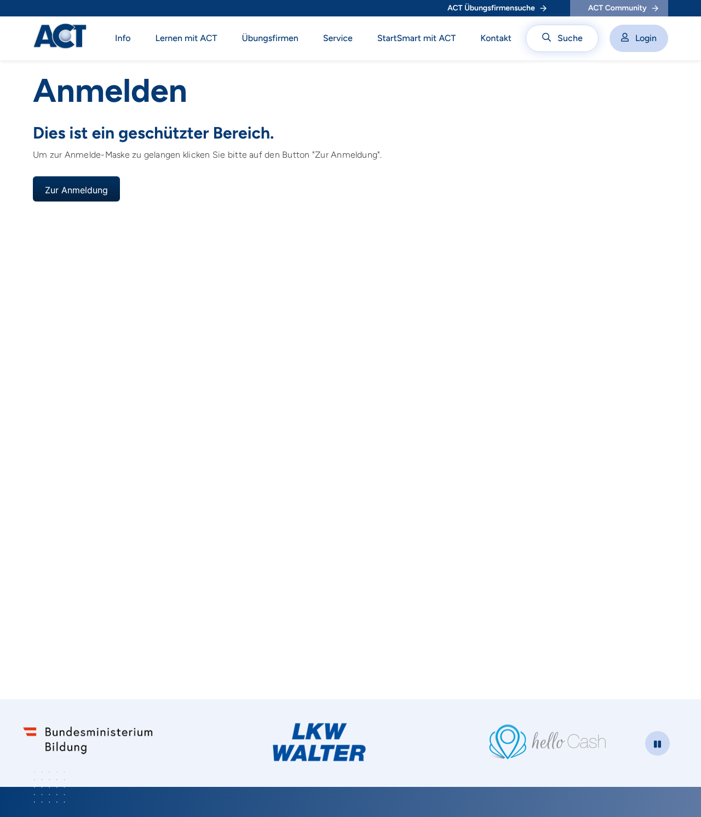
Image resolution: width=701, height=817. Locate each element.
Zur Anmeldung (76, 190)
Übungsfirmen (270, 38)
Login (646, 38)
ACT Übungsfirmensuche (491, 8)
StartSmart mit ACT (416, 38)
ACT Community (617, 8)
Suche (570, 38)
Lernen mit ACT (186, 38)
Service (338, 38)
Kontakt (496, 38)
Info (123, 38)
